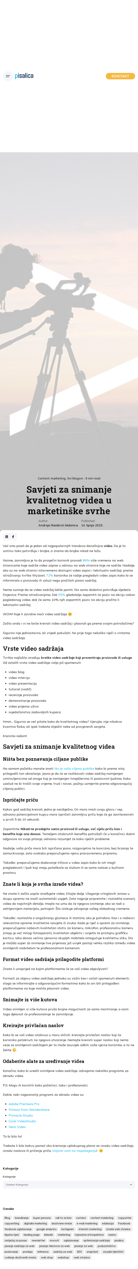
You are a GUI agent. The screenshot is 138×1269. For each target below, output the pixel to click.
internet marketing (90, 1229)
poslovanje (11, 1251)
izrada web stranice (118, 1229)
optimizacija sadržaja (96, 1240)
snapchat (92, 1251)
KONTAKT (120, 76)
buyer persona (42, 1218)
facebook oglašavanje (18, 1229)
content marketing (102, 1218)
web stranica (82, 1257)
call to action (64, 1218)
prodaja (28, 1251)
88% (87, 560)
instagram (67, 1229)
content (81, 1218)
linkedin (48, 1234)
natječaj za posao (16, 1240)
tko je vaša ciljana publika (74, 768)
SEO (79, 1251)
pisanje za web (83, 1246)
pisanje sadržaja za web (19, 1246)
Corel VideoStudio (22, 1121)
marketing (64, 1234)
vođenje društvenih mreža (20, 1257)
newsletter (38, 1240)
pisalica (118, 1240)
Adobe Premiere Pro (24, 1104)
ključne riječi (12, 1234)
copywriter (125, 1218)
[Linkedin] (6, 537)
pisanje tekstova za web (54, 1246)
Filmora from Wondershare (29, 1110)
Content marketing (52, 478)
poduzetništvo (107, 1246)
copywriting (12, 1223)
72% (50, 575)
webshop (63, 1257)
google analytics (46, 1229)
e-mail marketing (87, 1223)
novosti (54, 1240)
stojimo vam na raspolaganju (74, 1151)
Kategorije (9, 1176)
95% (61, 595)
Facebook (124, 1223)
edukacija (108, 1223)
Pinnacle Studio (21, 1115)
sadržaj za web (62, 1251)
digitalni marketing (35, 1223)
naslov (112, 1234)
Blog (7, 1218)
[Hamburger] (8, 76)
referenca (43, 1251)
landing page (32, 1234)
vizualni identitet (113, 1251)
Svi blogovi (75, 478)
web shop (47, 1257)
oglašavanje (71, 1240)
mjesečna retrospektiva (89, 1234)
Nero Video (17, 1127)
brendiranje (22, 1218)
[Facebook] (13, 537)
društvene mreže (62, 1223)
